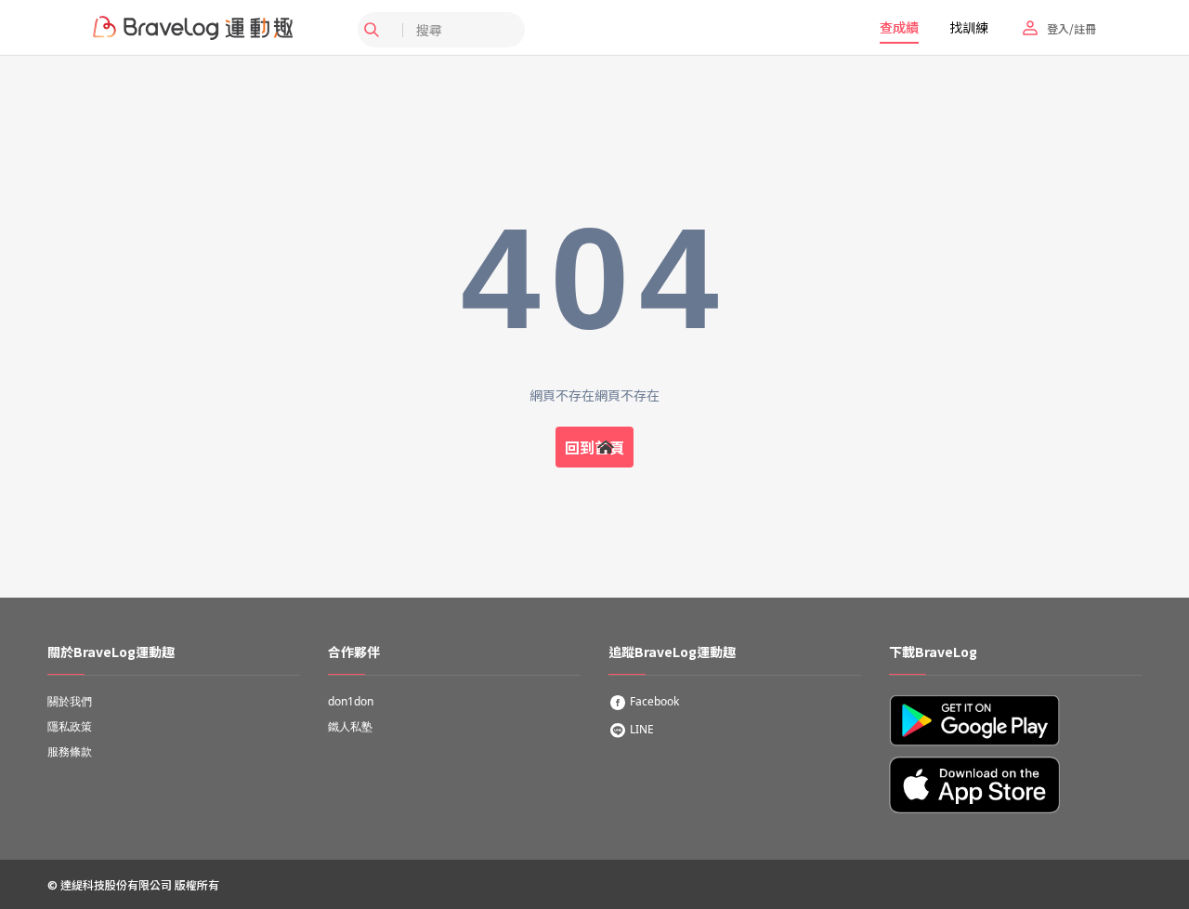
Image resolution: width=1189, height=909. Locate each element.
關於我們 (69, 701)
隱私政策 (69, 726)
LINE (640, 729)
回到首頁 (594, 447)
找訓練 (968, 27)
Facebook (653, 701)
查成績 (899, 27)
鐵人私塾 (350, 726)
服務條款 (69, 751)
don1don (350, 701)
